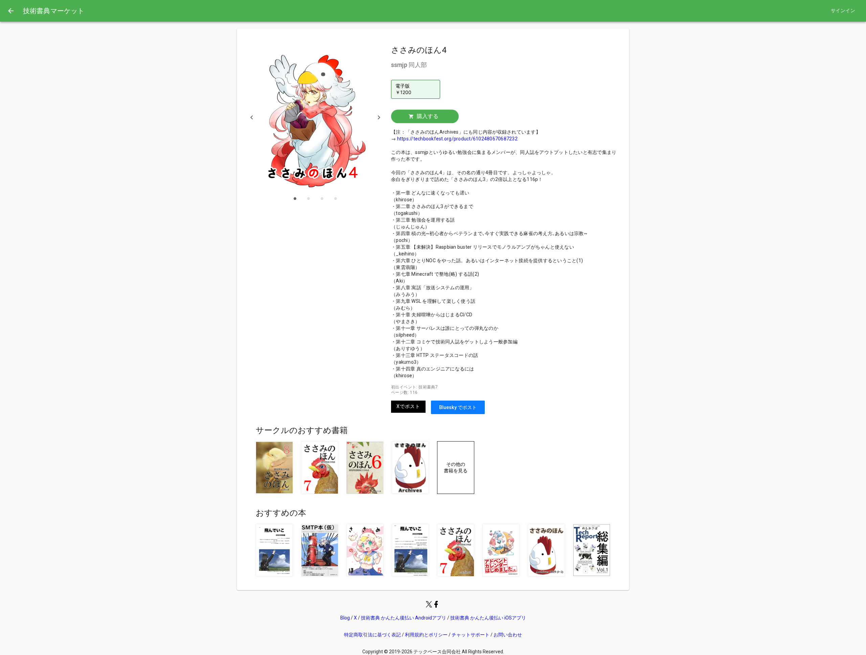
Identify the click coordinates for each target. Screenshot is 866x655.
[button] (251, 117)
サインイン (843, 11)
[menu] (11, 11)
